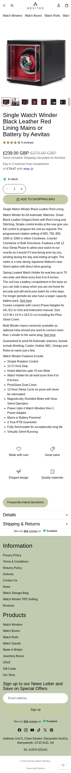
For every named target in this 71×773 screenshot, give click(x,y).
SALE (7, 662)
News (6, 586)
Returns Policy (12, 567)
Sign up (36, 709)
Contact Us (10, 580)
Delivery (8, 574)
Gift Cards (9, 668)
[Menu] (4, 5)
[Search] (12, 5)
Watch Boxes (33, 15)
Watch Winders (12, 15)
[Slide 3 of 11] (25, 102)
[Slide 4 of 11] (34, 102)
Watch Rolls (52, 15)
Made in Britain (12, 649)
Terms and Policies (35, 768)
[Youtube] (32, 730)
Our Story (9, 674)
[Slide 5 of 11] (44, 102)
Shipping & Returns (21, 523)
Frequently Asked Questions (25, 502)
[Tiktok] (39, 730)
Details (9, 514)
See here (26, 300)
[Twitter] (45, 730)
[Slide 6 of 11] (53, 102)
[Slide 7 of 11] (63, 102)
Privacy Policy (12, 555)
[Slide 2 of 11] (15, 102)
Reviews (8, 605)
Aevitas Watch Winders (39, 761)
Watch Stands (12, 643)
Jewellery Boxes (13, 656)
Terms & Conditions (15, 561)
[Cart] (67, 5)
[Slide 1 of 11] (6, 102)
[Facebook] (19, 730)
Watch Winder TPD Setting (20, 599)
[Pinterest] (51, 730)
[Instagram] (26, 730)
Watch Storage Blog (16, 593)
